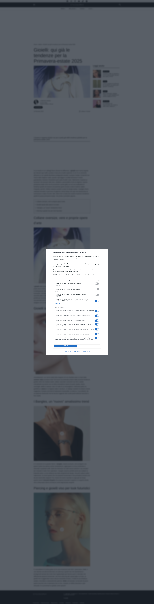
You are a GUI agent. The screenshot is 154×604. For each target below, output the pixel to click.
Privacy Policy (86, 351)
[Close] (104, 252)
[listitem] (77, 280)
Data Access (77, 351)
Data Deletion (67, 351)
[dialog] (77, 302)
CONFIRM (65, 346)
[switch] (97, 284)
